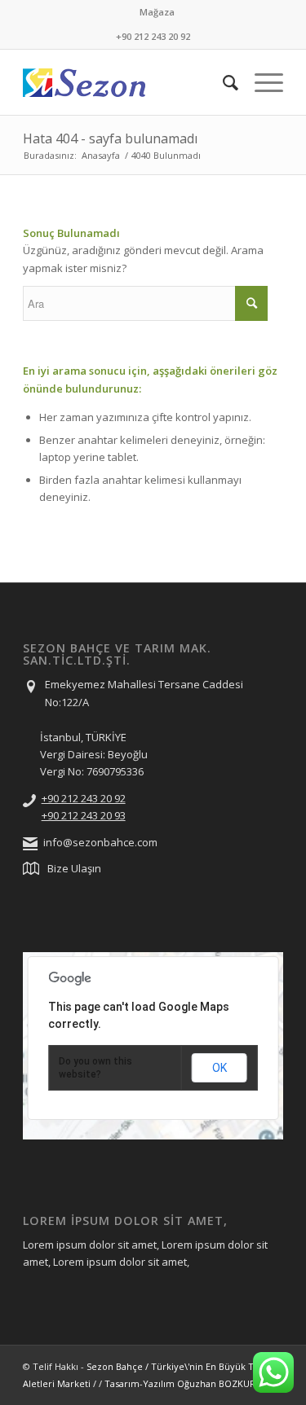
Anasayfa (101, 155)
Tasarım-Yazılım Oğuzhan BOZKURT (182, 1383)
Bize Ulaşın (74, 868)
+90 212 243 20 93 (84, 815)
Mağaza (157, 12)
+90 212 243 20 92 (84, 798)
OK (219, 1067)
